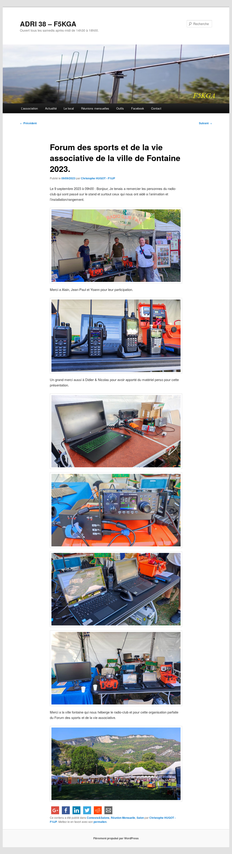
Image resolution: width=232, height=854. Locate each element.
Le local (69, 108)
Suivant (205, 123)
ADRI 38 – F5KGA (48, 23)
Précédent (28, 123)
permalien (100, 822)
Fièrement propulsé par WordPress (116, 838)
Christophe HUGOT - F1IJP (98, 178)
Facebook (137, 108)
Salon (140, 818)
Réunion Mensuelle (123, 818)
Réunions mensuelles (95, 108)
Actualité (51, 108)
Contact (156, 108)
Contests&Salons (98, 818)
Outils (120, 108)
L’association (29, 108)
